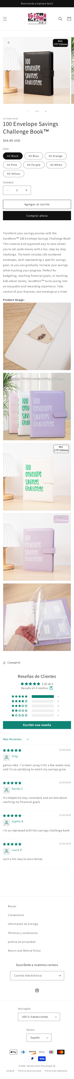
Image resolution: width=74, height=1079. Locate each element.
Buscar (12, 906)
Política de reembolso (56, 1070)
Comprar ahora (37, 215)
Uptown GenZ (34, 1065)
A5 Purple (33, 165)
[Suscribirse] (59, 975)
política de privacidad (21, 942)
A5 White (56, 165)
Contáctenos (16, 915)
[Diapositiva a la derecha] (45, 111)
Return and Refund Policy (24, 950)
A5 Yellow (13, 173)
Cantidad (8, 182)
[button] (5, 19)
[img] (12, 750)
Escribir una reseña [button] (37, 725)
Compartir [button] (14, 662)
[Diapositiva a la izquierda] (28, 111)
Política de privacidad (29, 1070)
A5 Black (13, 156)
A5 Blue (34, 156)
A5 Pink (12, 165)
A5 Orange (56, 156)
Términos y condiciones (23, 933)
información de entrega (23, 924)
